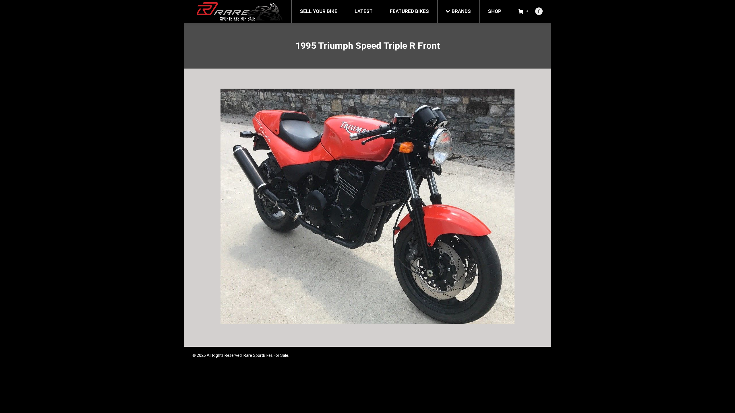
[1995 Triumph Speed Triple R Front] (367, 206)
